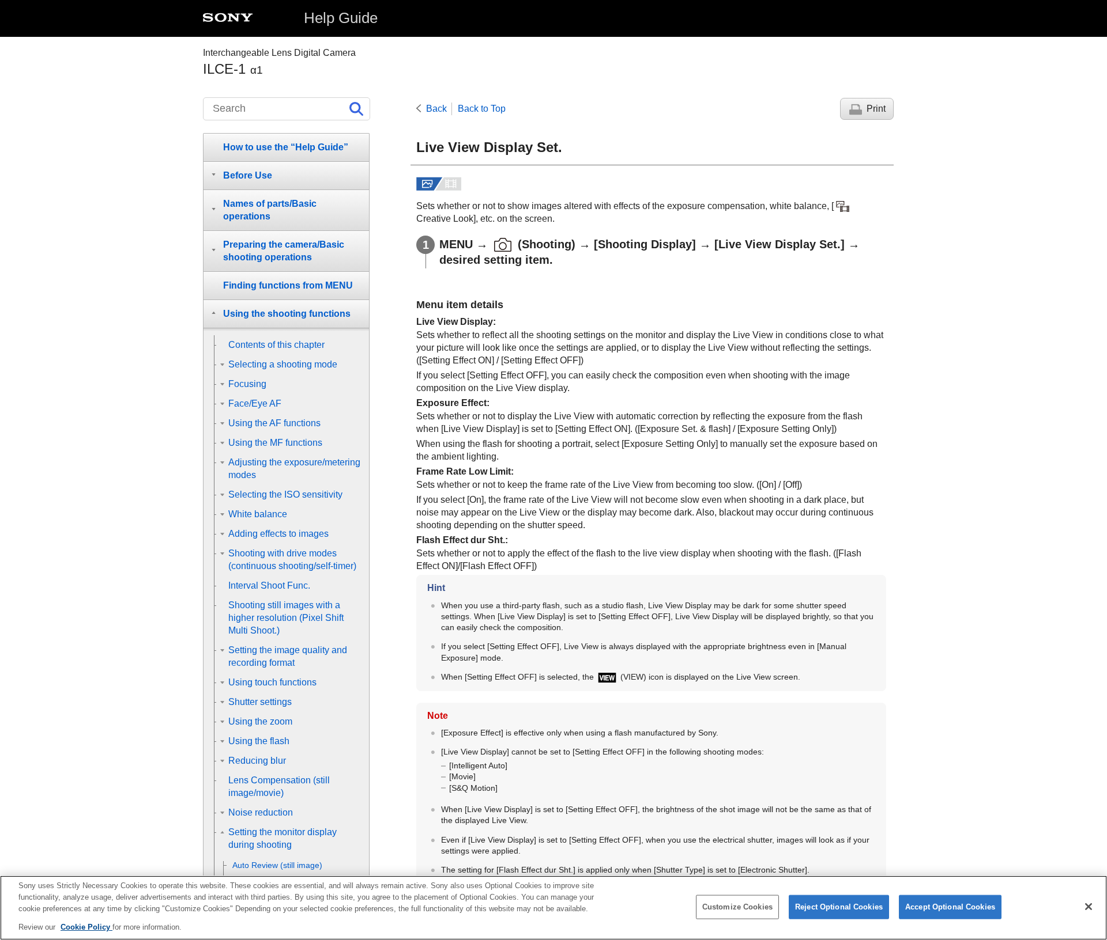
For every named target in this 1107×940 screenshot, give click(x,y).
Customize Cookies (737, 907)
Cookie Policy (86, 926)
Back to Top (482, 108)
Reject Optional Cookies (839, 907)
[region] (553, 907)
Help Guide (341, 17)
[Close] (1088, 906)
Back (436, 108)
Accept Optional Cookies (950, 907)
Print (876, 108)
